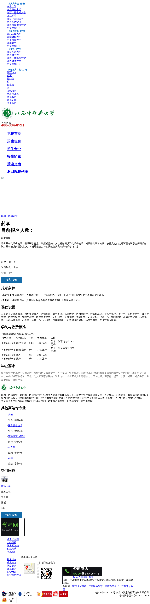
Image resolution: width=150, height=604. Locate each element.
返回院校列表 (17, 171)
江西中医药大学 (15, 18)
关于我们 (11, 103)
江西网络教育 (95, 586)
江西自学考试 (112, 586)
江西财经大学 (14, 61)
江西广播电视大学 (16, 12)
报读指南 (14, 164)
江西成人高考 (79, 586)
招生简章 (14, 156)
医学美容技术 (15, 425)
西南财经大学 (14, 37)
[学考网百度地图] (29, 573)
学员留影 (11, 97)
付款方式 (11, 548)
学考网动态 (13, 94)
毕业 (91, 577)
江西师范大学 (14, 51)
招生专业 (14, 149)
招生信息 (14, 141)
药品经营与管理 (16, 436)
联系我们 (11, 551)
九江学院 (11, 15)
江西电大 (11, 72)
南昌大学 (11, 6)
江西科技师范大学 (16, 25)
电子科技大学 (14, 40)
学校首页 (14, 133)
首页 (9, 75)
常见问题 (11, 100)
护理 (10, 414)
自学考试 (11, 572)
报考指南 (11, 559)
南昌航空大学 (14, 9)
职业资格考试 (14, 575)
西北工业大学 (14, 33)
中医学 (11, 447)
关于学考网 (13, 539)
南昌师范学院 (14, 22)
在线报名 (11, 91)
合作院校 (11, 542)
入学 (80, 577)
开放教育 (11, 568)
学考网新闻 (13, 545)
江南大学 (11, 43)
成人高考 (11, 562)
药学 (10, 458)
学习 (85, 577)
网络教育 (11, 565)
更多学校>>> (13, 28)
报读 (75, 577)
